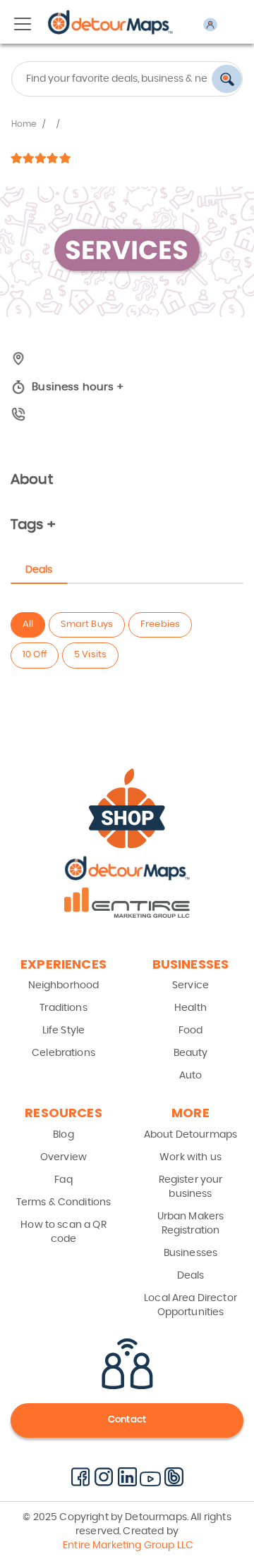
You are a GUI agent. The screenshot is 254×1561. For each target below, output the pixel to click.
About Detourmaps (190, 1135)
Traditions (63, 1008)
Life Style (63, 1031)
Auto (190, 1076)
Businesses (191, 1253)
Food (191, 1031)
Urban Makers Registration (190, 1224)
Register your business (191, 1187)
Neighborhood (63, 985)
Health (190, 1008)
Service (190, 985)
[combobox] (127, 79)
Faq (63, 1180)
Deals (191, 1276)
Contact (127, 1419)
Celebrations (63, 1053)
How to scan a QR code (63, 1232)
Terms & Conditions (63, 1202)
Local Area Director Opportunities (190, 1305)
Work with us (190, 1157)
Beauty (191, 1053)
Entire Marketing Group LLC (127, 1545)
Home (24, 124)
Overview (63, 1157)
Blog (63, 1135)
